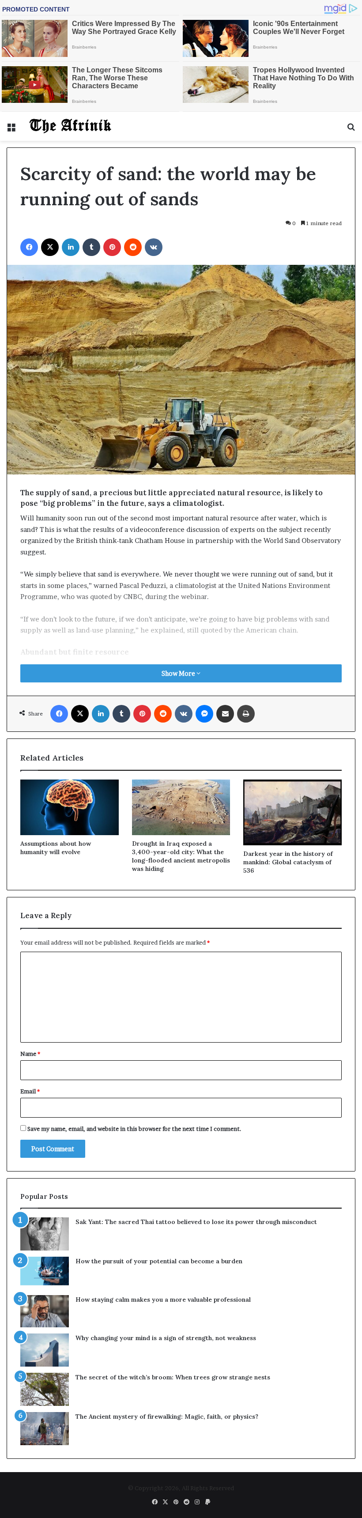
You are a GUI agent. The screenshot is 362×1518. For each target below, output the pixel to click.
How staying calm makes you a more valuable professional (163, 1299)
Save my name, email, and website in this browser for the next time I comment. (134, 1128)
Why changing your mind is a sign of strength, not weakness (165, 1338)
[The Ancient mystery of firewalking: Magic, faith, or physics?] (44, 1428)
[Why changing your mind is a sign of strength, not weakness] (44, 1350)
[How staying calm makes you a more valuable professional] (44, 1311)
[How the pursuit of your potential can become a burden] (44, 1273)
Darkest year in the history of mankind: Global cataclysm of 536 (288, 862)
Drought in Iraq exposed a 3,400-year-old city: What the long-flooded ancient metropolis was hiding (181, 856)
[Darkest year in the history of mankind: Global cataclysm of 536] (292, 812)
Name (30, 1053)
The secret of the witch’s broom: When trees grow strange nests (172, 1377)
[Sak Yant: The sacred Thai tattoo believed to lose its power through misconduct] (44, 1234)
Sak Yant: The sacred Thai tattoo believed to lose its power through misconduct (196, 1222)
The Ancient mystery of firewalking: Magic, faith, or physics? (166, 1416)
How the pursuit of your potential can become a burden (158, 1261)
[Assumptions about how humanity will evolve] (69, 807)
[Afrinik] (71, 126)
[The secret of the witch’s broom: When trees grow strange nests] (44, 1389)
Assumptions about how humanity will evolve (55, 848)
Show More (179, 673)
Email (30, 1091)
